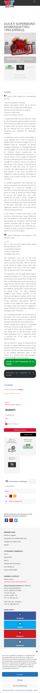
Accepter (20, 674)
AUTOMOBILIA (9, 567)
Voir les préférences (20, 686)
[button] (37, 652)
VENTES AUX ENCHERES (12, 564)
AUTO (6, 554)
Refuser (20, 680)
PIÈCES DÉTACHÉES (10, 570)
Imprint (35, 690)
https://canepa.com (15, 501)
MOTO (7, 403)
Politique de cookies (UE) (12, 542)
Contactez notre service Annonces (15, 582)
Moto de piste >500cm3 (13, 405)
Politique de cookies (8, 690)
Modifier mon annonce (20, 430)
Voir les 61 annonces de (13, 389)
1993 (6, 418)
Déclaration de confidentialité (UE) (15, 538)
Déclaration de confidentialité (23, 690)
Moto (7, 491)
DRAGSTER (7, 557)
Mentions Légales (10, 535)
